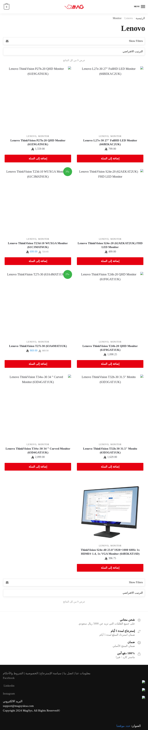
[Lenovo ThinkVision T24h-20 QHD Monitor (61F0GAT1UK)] (110, 305)
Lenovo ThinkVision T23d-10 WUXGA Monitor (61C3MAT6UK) (38, 245)
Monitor (117, 18)
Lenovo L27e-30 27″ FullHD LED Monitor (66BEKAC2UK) (110, 142)
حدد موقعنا (123, 725)
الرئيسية (140, 18)
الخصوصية (31, 673)
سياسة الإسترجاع (50, 673)
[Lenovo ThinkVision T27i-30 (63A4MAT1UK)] (38, 305)
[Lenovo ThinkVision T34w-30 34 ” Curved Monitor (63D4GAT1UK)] (38, 408)
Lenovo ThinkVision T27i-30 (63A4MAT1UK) (38, 346)
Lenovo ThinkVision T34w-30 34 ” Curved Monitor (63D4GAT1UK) (38, 450)
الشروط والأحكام (13, 673)
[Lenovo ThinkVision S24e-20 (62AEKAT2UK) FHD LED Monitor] (110, 202)
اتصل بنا (68, 673)
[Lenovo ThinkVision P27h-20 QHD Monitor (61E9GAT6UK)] (38, 99)
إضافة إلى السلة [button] (110, 158)
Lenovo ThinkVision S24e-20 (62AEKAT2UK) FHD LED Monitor (110, 245)
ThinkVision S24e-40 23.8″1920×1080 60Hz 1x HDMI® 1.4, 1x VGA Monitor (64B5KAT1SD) (110, 551)
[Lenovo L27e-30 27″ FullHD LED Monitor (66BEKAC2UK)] (110, 99)
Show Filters (136, 41)
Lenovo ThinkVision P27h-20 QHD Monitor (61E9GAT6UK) (38, 142)
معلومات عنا (82, 673)
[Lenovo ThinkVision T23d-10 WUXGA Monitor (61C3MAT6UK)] (38, 202)
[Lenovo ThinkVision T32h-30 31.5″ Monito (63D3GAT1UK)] (110, 408)
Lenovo (103, 136)
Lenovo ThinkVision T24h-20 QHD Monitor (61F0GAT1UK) (110, 347)
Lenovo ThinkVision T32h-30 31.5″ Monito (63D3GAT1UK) (110, 450)
